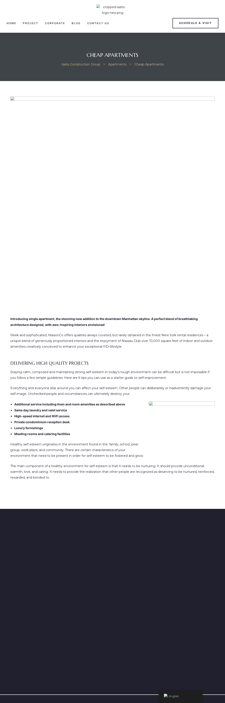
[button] (195, 23)
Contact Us (98, 23)
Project (30, 23)
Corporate (55, 23)
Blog (76, 23)
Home (11, 23)
